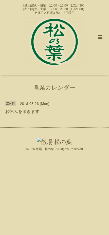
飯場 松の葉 (45, 149)
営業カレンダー (55, 87)
